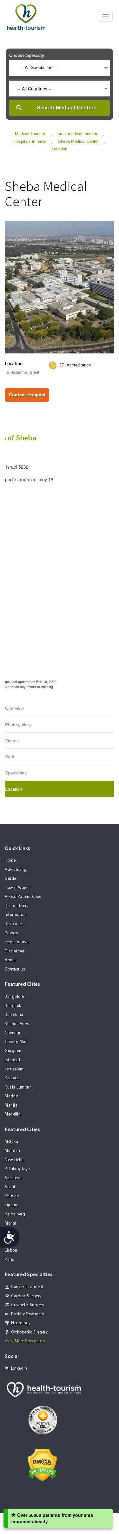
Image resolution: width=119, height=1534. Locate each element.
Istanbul (12, 1060)
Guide (10, 879)
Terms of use (16, 942)
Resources (14, 924)
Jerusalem (14, 1069)
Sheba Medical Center (78, 141)
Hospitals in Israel (30, 141)
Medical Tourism (30, 133)
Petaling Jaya (17, 1169)
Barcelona (14, 1015)
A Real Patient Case (23, 897)
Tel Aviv (12, 1196)
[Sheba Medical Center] (59, 286)
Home (10, 861)
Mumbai (12, 1151)
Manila (11, 1105)
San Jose (13, 1178)
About (10, 960)
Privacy (11, 933)
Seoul (10, 1187)
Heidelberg (15, 1214)
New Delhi (14, 1160)
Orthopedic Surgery (29, 1332)
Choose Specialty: (27, 55)
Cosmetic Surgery (27, 1305)
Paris (9, 1260)
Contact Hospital (27, 394)
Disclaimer (14, 951)
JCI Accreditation (75, 365)
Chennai (12, 1033)
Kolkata (12, 1078)
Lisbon (11, 1250)
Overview (14, 708)
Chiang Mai (15, 1042)
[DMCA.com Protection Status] (42, 1464)
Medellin (13, 1114)
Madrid (11, 1096)
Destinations (16, 906)
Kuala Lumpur (18, 1087)
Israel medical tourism (76, 133)
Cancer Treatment (27, 1287)
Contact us (15, 969)
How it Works (17, 888)
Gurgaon (13, 1051)
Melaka (11, 1142)
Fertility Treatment (27, 1314)
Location (59, 149)
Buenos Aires (17, 1024)
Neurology (21, 1323)
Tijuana (12, 1205)
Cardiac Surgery (26, 1296)
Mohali (11, 1223)
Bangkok (13, 1006)
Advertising (16, 870)
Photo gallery (18, 724)
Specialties (16, 772)
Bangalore (14, 997)
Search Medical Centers (66, 108)
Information (16, 915)
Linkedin (19, 1368)
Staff (9, 756)
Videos (12, 740)
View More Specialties (25, 1341)
